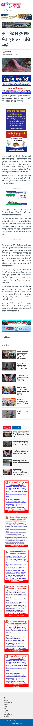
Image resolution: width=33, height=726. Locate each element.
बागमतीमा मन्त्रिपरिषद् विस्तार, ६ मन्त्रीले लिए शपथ (22, 401)
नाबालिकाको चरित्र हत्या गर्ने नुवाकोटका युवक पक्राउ (22, 377)
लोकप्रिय (16, 428)
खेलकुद (6, 710)
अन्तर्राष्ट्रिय (6, 716)
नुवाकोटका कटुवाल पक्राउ (22, 412)
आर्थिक (5, 708)
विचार (5, 706)
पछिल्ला (7, 428)
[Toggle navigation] (30, 5)
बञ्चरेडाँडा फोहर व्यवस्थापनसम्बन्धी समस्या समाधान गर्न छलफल (23, 390)
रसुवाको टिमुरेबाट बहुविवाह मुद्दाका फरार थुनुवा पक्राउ (22, 366)
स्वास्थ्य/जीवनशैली (8, 714)
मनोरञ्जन (6, 712)
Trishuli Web (18, 724)
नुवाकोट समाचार (8, 702)
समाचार (6, 700)
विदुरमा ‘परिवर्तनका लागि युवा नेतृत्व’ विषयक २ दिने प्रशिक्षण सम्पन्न (22, 355)
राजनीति (6, 704)
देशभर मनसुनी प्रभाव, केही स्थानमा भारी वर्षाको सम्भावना (21, 461)
